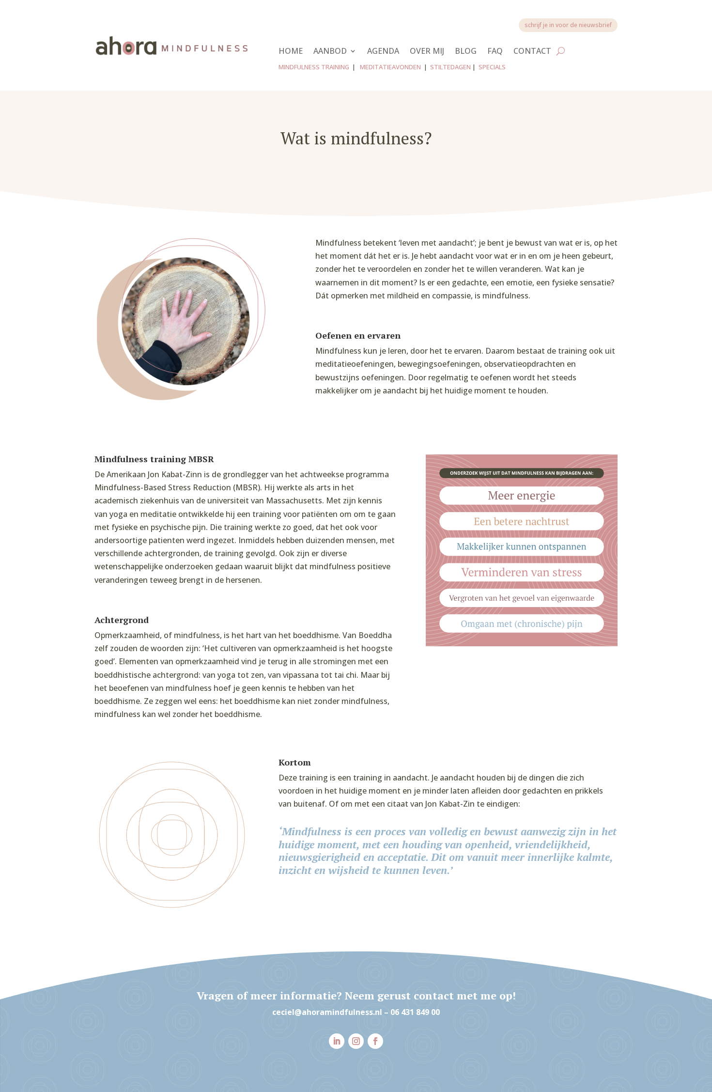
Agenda (383, 51)
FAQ (495, 51)
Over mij (427, 51)
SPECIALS (492, 66)
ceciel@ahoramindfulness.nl (327, 1012)
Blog (466, 51)
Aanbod (330, 51)
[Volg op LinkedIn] (336, 1041)
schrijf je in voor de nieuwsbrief (568, 25)
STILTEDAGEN (450, 66)
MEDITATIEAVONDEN (390, 66)
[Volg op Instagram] (356, 1041)
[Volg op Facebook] (375, 1041)
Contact (532, 51)
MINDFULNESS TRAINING (314, 66)
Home (291, 51)
